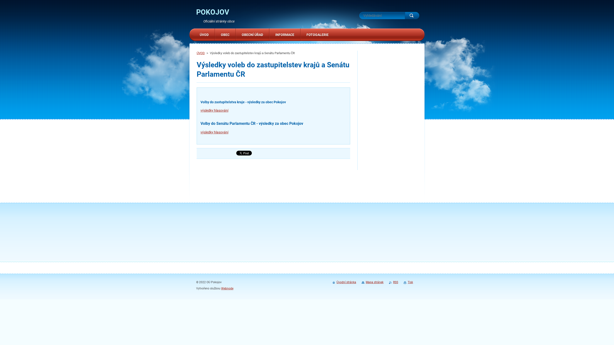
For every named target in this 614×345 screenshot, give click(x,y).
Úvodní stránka (346, 282)
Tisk (410, 282)
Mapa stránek (375, 282)
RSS (395, 282)
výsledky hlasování (214, 110)
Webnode (227, 288)
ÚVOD (201, 53)
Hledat (412, 15)
